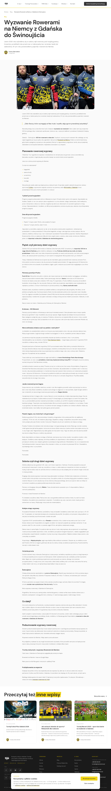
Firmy (40, 772)
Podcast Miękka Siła (62, 763)
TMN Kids (44, 4)
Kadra (76, 763)
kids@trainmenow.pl (97, 771)
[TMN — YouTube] (15, 770)
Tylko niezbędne (89, 783)
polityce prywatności (33, 785)
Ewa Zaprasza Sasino (54, 340)
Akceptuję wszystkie (89, 778)
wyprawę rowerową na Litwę (41, 679)
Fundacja (54, 4)
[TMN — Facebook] (6, 770)
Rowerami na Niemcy (64, 140)
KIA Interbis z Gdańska (70, 187)
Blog (11, 12)
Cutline (31, 187)
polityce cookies (20, 785)
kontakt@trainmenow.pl (98, 764)
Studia (76, 766)
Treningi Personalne (31, 4)
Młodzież (41, 769)
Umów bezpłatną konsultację (95, 4)
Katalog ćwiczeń (61, 766)
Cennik (41, 763)
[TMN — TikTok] (20, 770)
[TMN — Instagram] (11, 770)
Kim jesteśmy (78, 760)
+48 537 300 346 (96, 769)
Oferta (41, 760)
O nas (19, 4)
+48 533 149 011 (96, 762)
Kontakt (72, 4)
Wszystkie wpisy (99, 696)
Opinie (76, 769)
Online (41, 766)
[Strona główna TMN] (6, 4)
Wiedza (63, 4)
